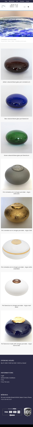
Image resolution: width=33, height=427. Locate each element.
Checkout (22, 1)
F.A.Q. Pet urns (5, 382)
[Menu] (24, 7)
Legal (2, 375)
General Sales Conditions (8, 378)
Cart (17, 1)
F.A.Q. (2, 380)
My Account (11, 1)
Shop (6, 1)
